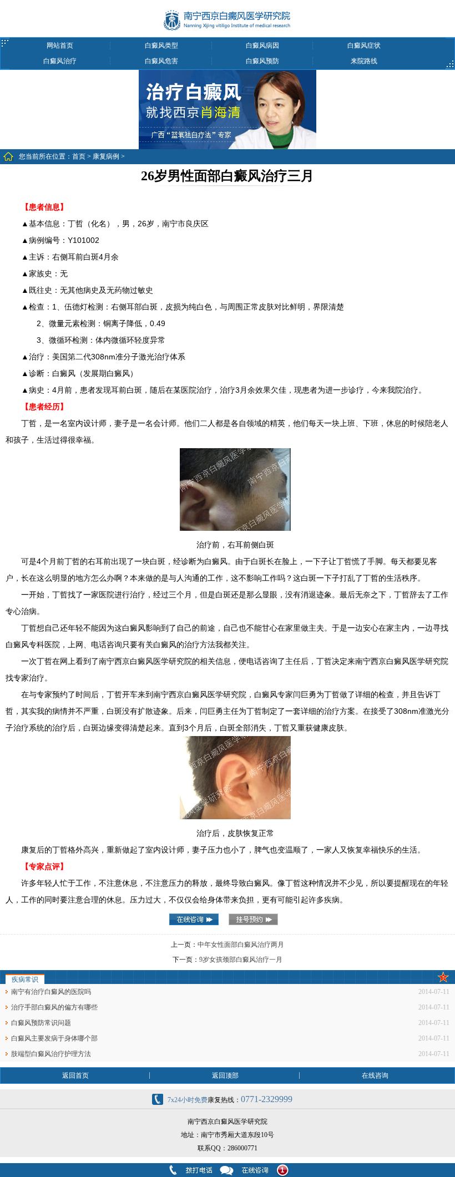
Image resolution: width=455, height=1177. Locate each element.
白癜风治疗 (60, 61)
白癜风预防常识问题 (41, 1023)
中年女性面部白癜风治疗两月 (241, 944)
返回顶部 (225, 1075)
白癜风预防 (262, 61)
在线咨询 (375, 1075)
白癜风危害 (161, 61)
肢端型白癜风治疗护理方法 (51, 1054)
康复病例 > (109, 156)
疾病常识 (25, 979)
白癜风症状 (364, 45)
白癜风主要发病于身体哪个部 (54, 1038)
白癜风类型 (161, 45)
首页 (78, 156)
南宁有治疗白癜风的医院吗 (51, 992)
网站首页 (60, 45)
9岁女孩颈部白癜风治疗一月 (240, 959)
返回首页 (75, 1075)
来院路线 (364, 61)
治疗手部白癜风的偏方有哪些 (54, 1007)
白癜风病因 (262, 45)
